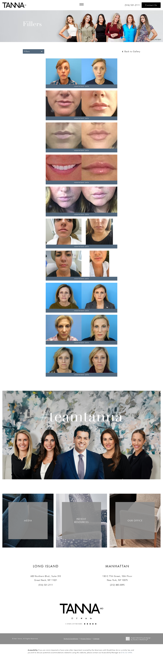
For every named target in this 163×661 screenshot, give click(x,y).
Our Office (135, 520)
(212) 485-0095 (117, 585)
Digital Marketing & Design (141, 639)
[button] (81, 4)
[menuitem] (72, 618)
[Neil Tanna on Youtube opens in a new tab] (86, 618)
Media (28, 520)
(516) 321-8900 (126, 652)
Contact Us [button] (151, 5)
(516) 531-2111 (45, 585)
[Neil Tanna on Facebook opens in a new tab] (76, 618)
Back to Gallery (132, 51)
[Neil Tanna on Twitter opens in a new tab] (81, 618)
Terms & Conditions (71, 639)
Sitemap (96, 639)
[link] (132, 5)
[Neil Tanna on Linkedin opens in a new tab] (90, 618)
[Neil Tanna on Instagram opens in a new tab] (72, 618)
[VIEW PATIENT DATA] (81, 71)
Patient (81, 520)
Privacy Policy (86, 639)
